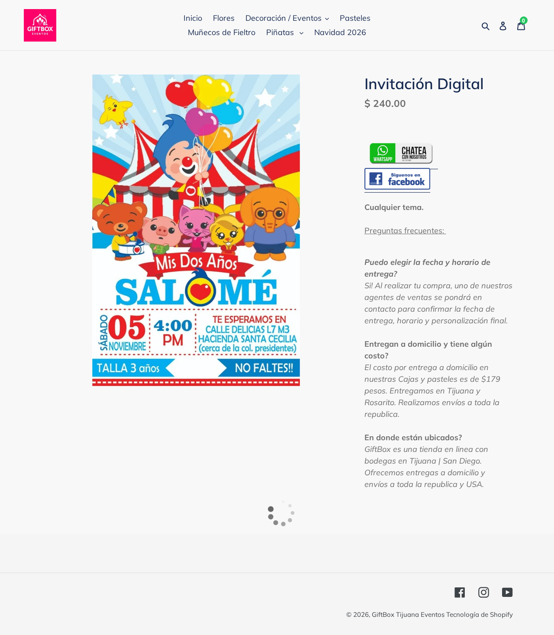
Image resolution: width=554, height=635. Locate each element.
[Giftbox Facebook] (397, 187)
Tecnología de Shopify (479, 614)
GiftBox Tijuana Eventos (409, 614)
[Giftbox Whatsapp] (401, 163)
